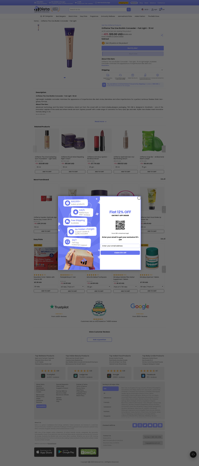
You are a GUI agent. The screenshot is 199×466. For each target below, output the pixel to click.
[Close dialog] (139, 198)
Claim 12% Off (120, 252)
